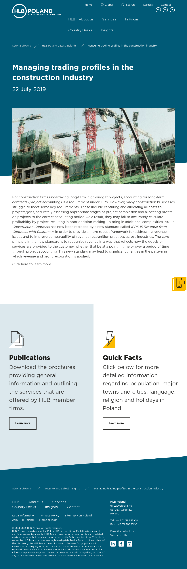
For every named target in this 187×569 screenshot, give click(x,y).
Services (109, 19)
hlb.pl (126, 535)
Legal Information (23, 515)
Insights (107, 30)
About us (86, 19)
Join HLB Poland (23, 520)
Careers (148, 5)
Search (130, 5)
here (24, 264)
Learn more (22, 423)
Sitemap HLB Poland (78, 515)
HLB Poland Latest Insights (59, 46)
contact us (127, 531)
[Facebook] (121, 544)
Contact (166, 5)
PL (158, 10)
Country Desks (80, 30)
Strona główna (21, 46)
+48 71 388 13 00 (127, 520)
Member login (48, 520)
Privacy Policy (50, 515)
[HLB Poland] (36, 10)
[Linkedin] (113, 544)
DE (172, 10)
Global (109, 5)
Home (88, 5)
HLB (71, 19)
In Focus (132, 19)
